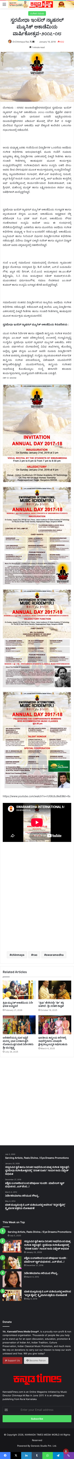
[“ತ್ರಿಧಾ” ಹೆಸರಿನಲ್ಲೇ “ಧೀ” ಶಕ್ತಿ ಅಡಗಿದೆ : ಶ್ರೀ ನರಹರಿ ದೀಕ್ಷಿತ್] (54, 990)
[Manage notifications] (66, 1451)
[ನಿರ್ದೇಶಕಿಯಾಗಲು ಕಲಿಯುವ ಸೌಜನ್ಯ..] (12, 1279)
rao (35, 955)
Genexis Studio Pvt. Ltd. (44, 1445)
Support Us (13, 1360)
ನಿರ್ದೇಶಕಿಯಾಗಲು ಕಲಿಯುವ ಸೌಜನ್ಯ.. (41, 1273)
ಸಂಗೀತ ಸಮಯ (37, 13)
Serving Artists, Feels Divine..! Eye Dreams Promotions (39, 1231)
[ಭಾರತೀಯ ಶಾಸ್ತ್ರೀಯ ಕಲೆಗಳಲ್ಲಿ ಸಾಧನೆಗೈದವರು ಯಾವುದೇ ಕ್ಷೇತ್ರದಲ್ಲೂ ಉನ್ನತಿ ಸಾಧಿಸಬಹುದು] (54, 1024)
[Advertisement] (37, 906)
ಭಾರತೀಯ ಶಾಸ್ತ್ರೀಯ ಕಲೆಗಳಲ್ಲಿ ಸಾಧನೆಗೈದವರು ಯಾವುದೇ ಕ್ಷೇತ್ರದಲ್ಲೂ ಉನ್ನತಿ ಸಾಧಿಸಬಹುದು (52, 1041)
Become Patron (37, 1360)
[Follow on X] (31, 41)
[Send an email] (33, 41)
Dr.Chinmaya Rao (21, 41)
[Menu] (4, 4)
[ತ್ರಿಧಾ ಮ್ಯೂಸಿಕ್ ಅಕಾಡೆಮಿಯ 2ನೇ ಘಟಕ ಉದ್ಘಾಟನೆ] (19, 990)
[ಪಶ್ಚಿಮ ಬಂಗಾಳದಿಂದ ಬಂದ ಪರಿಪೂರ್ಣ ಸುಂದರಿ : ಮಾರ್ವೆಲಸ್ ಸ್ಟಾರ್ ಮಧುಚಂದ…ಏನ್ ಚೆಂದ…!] (12, 1262)
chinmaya (17, 955)
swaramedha (55, 955)
